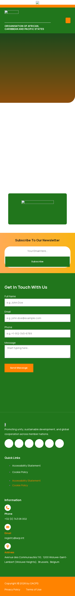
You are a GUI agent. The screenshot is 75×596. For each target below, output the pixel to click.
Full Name (10, 296)
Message (10, 342)
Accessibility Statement (26, 465)
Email (8, 311)
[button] (68, 20)
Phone (8, 327)
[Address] (8, 546)
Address (9, 552)
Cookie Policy (20, 472)
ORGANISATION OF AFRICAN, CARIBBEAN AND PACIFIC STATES (24, 27)
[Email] (8, 527)
